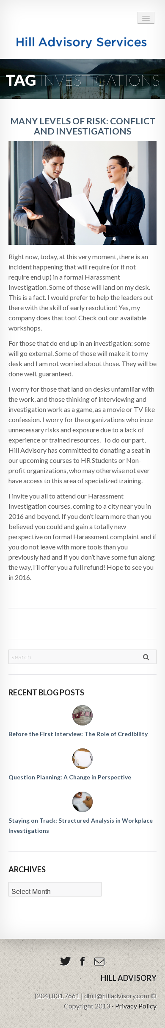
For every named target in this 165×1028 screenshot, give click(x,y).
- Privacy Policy (134, 1006)
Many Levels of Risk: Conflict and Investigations (82, 125)
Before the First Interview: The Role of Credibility (78, 733)
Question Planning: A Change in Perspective (69, 777)
